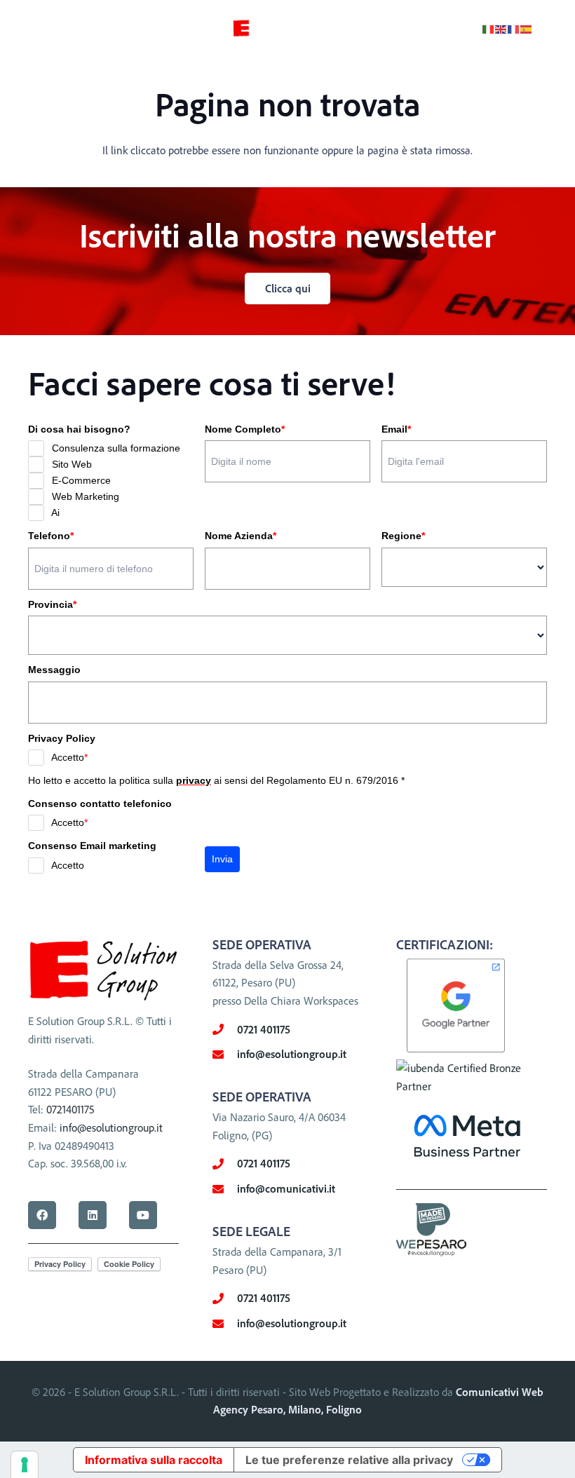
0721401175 (70, 1109)
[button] (21, 28)
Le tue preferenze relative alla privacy (349, 1460)
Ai (55, 512)
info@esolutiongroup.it (111, 1127)
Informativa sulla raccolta (153, 1460)
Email (396, 429)
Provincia (52, 604)
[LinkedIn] (93, 1215)
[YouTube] (143, 1215)
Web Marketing (85, 496)
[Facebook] (42, 1215)
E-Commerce (81, 480)
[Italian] (488, 28)
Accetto (69, 757)
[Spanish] (526, 28)
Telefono (51, 535)
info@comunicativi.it (286, 1188)
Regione (403, 535)
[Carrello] (548, 28)
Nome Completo (245, 429)
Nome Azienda (240, 535)
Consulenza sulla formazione (116, 448)
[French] (514, 28)
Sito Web (72, 464)
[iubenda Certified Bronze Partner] (471, 1086)
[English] (501, 28)
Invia (222, 859)
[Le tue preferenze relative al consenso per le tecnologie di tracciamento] (24, 1464)
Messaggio (54, 669)
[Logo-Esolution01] (253, 28)
